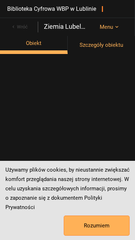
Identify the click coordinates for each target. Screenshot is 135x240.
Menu (106, 27)
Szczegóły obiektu (101, 45)
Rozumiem (96, 225)
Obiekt (33, 43)
